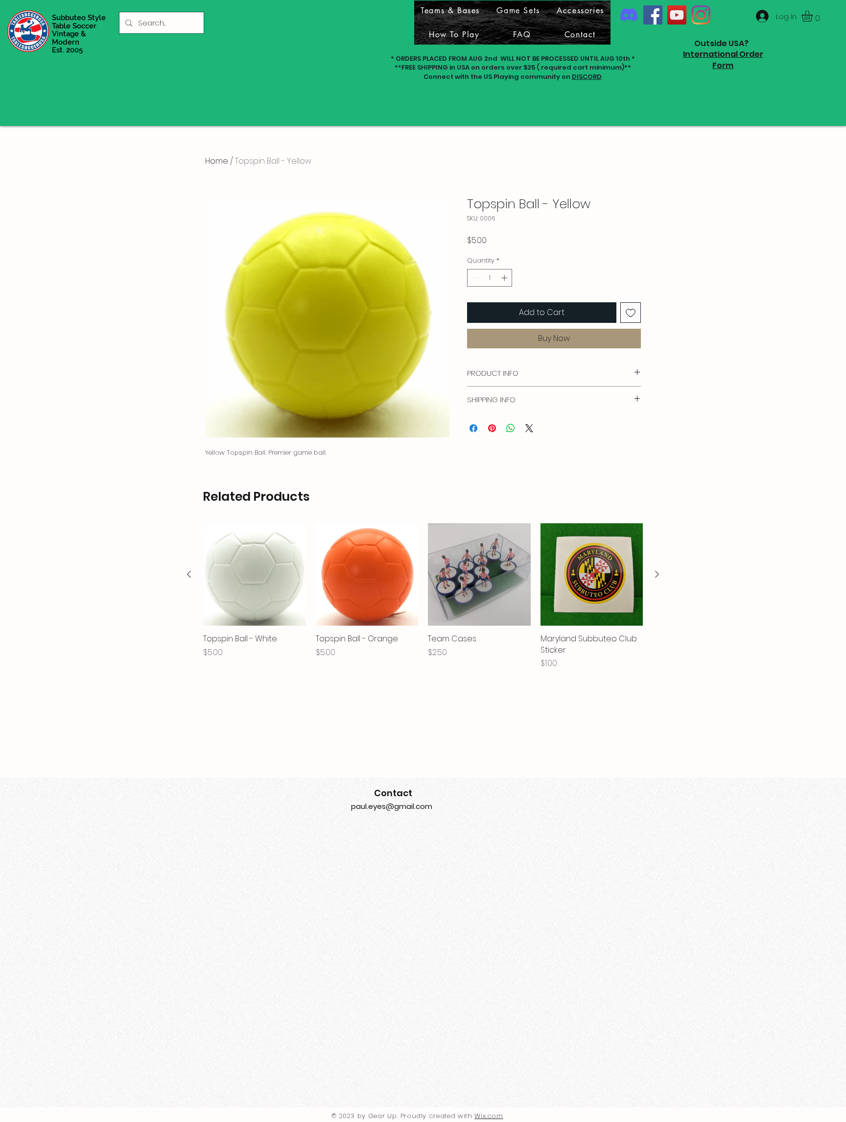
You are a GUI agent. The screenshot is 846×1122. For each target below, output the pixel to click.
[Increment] (505, 277)
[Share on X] (529, 428)
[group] (423, 596)
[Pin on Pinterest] (492, 428)
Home (216, 161)
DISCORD (587, 76)
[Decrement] (474, 277)
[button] (813, 16)
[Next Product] (657, 574)
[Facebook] (652, 14)
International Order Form (723, 60)
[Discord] (628, 14)
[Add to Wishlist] (630, 312)
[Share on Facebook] (473, 428)
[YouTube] (676, 14)
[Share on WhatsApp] (511, 428)
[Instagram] (700, 14)
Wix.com (488, 1116)
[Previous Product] (189, 574)
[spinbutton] (489, 277)
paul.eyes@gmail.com (391, 806)
